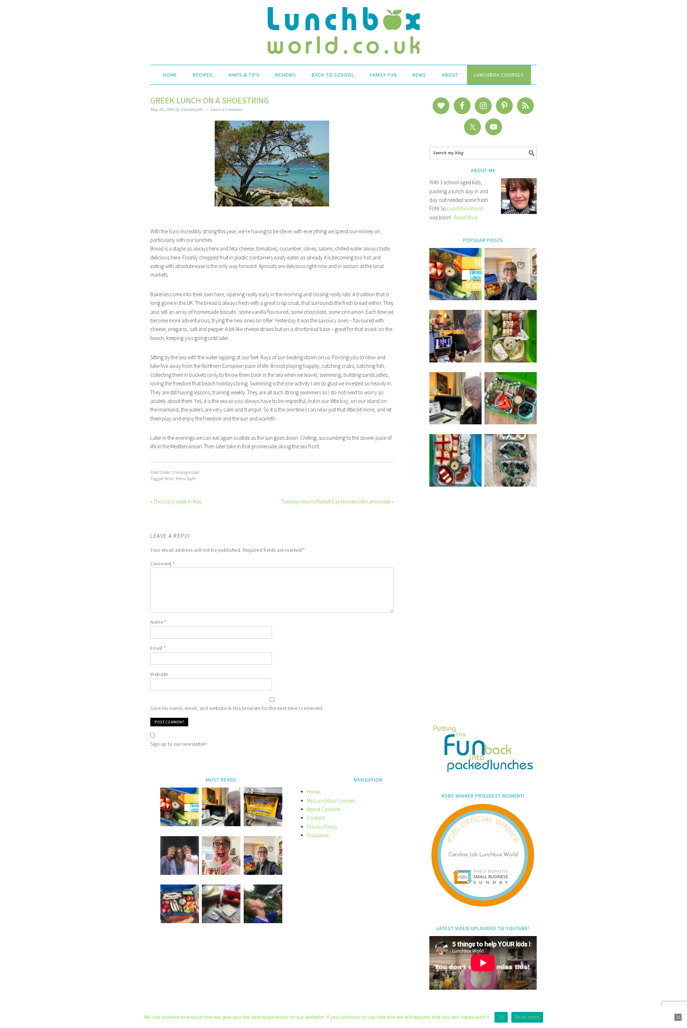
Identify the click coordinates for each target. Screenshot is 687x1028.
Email (158, 648)
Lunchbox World (465, 208)
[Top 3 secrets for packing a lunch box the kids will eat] (455, 422)
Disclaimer (318, 835)
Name (158, 622)
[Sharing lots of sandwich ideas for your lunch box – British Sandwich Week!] (510, 484)
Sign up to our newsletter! (178, 744)
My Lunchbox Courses (331, 800)
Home (313, 791)
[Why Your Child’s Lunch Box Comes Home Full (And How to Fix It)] (510, 298)
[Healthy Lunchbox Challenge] (221, 921)
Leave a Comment (226, 109)
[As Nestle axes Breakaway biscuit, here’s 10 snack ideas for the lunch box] (263, 824)
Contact (316, 817)
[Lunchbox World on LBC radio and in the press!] (455, 360)
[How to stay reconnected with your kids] (179, 872)
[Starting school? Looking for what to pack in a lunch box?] (179, 921)
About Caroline (323, 809)
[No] (678, 1017)
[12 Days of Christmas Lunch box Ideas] (510, 360)
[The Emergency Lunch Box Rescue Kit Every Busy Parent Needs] (455, 298)
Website (159, 674)
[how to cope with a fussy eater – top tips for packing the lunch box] (221, 872)
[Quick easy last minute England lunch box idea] (455, 484)
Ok (501, 1017)
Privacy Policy (322, 826)
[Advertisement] (483, 610)
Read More (465, 217)
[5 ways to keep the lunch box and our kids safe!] (263, 872)
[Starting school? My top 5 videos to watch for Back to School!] (510, 422)
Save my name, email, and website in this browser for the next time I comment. (236, 708)
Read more (527, 1017)
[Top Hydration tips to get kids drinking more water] (263, 921)
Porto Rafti (185, 479)
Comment (162, 563)
